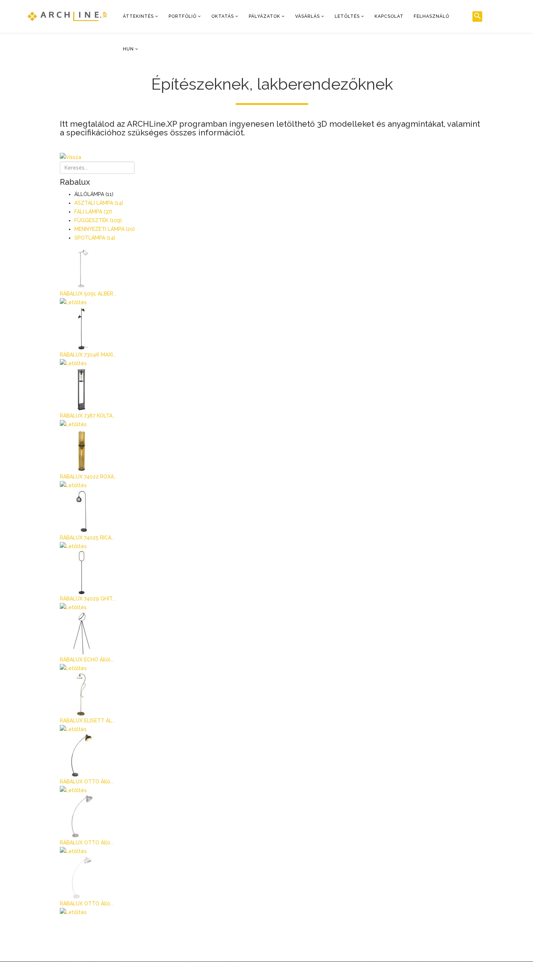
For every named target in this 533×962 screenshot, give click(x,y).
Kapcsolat (389, 16)
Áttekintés (138, 16)
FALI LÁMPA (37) (93, 212)
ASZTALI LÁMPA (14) (98, 203)
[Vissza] (272, 157)
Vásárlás (307, 16)
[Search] (477, 16)
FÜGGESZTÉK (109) (98, 220)
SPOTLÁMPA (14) (94, 238)
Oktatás (222, 16)
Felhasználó (431, 16)
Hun (128, 49)
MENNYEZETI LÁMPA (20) (104, 229)
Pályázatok (264, 16)
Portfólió (183, 16)
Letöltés (347, 16)
